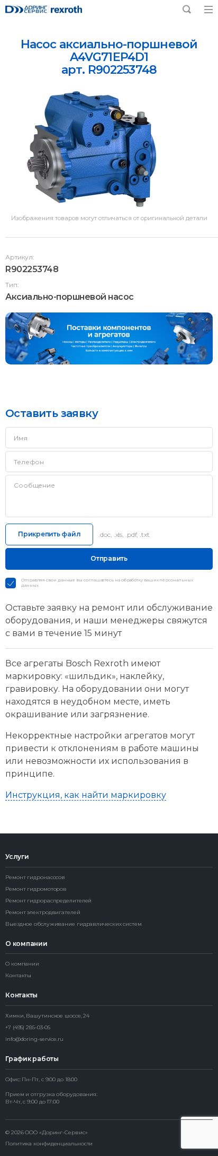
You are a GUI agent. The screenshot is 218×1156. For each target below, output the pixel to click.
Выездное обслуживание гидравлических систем (73, 923)
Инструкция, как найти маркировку (85, 795)
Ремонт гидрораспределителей (48, 900)
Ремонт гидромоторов (36, 888)
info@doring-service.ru (34, 1039)
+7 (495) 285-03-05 (27, 1027)
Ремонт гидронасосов (35, 877)
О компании (22, 963)
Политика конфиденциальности (49, 1143)
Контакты (18, 975)
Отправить (109, 558)
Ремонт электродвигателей (42, 912)
